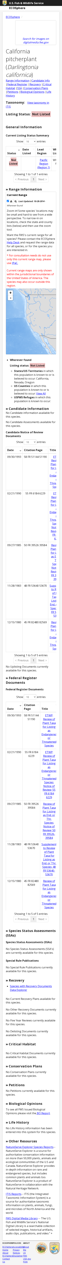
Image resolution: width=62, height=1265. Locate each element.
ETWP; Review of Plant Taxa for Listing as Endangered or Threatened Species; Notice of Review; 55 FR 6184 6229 (49, 774)
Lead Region (41, 151)
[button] (11, 201)
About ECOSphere (7, 1254)
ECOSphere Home (7, 1248)
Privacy (16, 1250)
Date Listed (26, 151)
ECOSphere (13, 17)
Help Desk (13, 242)
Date (10, 450)
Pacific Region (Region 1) (43, 163)
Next (41, 179)
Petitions (12, 92)
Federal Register (17, 84)
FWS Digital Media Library (22, 1218)
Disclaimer (18, 1255)
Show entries (31, 141)
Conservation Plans (36, 88)
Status (11, 153)
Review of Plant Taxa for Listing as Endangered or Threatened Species (49, 894)
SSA (19, 88)
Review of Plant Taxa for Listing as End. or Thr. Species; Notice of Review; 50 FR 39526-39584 (49, 821)
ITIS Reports (13, 1194)
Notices (16, 1252)
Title (44, 709)
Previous (23, 179)
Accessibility (18, 1247)
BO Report (43, 1113)
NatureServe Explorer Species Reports (29, 1147)
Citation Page (33, 450)
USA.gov (27, 1258)
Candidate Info (41, 80)
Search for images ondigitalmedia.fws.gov (35, 40)
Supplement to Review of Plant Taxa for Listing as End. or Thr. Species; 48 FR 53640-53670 (49, 859)
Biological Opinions (32, 92)
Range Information (17, 80)
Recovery (35, 84)
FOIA (25, 1261)
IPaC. (15, 263)
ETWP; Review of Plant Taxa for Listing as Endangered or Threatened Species (49, 730)
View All (41, 393)
